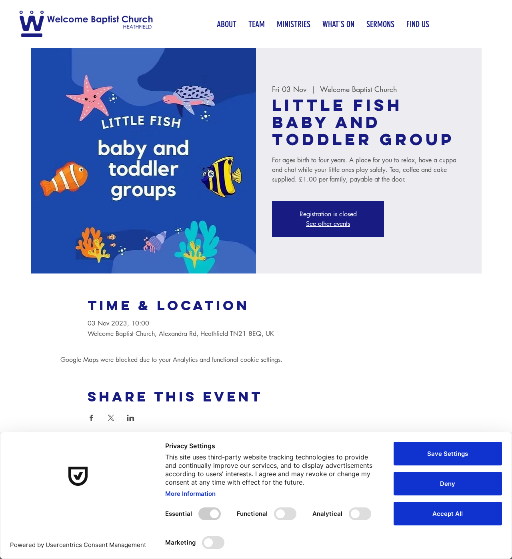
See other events (328, 224)
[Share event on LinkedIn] (130, 418)
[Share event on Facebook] (91, 418)
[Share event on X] (111, 418)
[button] (226, 24)
